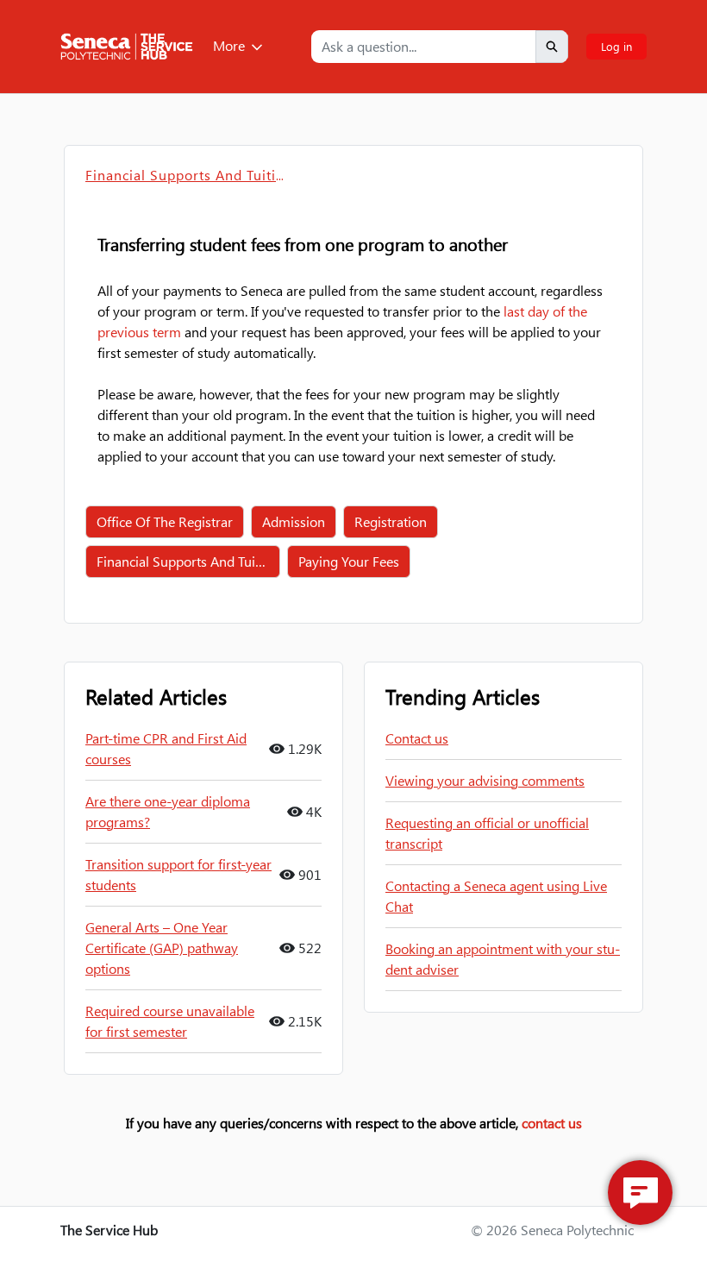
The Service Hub (109, 1230)
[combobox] (423, 46)
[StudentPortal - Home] (126, 46)
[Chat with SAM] (640, 1192)
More (229, 45)
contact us (552, 1123)
